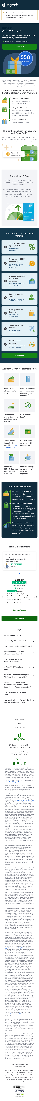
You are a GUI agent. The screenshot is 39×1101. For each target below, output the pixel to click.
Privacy (20, 721)
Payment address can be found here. (19, 750)
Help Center (19, 717)
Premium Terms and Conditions (14, 1011)
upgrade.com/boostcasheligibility (24, 798)
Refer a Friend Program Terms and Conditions (18, 779)
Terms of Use (19, 724)
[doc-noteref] (20, 31)
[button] (19, 247)
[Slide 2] (19, 571)
